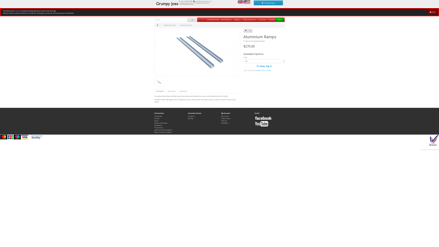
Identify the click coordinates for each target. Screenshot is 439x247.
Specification (172, 91)
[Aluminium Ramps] (197, 52)
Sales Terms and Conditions (163, 130)
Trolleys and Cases (248, 20)
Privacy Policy (158, 128)
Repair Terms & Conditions (163, 132)
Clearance (271, 20)
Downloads (158, 116)
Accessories (262, 20)
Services (157, 118)
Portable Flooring (213, 20)
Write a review (266, 70)
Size (246, 58)
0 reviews (257, 70)
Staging (236, 20)
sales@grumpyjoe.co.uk (203, 1)
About (156, 121)
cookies (17, 11)
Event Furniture (225, 20)
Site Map (190, 118)
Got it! (433, 12)
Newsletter (224, 123)
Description (160, 91)
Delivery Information (161, 123)
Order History (225, 118)
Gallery (279, 20)
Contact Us (191, 116)
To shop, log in (269, 3)
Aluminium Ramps (186, 25)
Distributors (158, 125)
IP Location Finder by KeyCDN (429, 150)
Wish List (224, 121)
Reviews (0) (183, 91)
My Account (225, 116)
